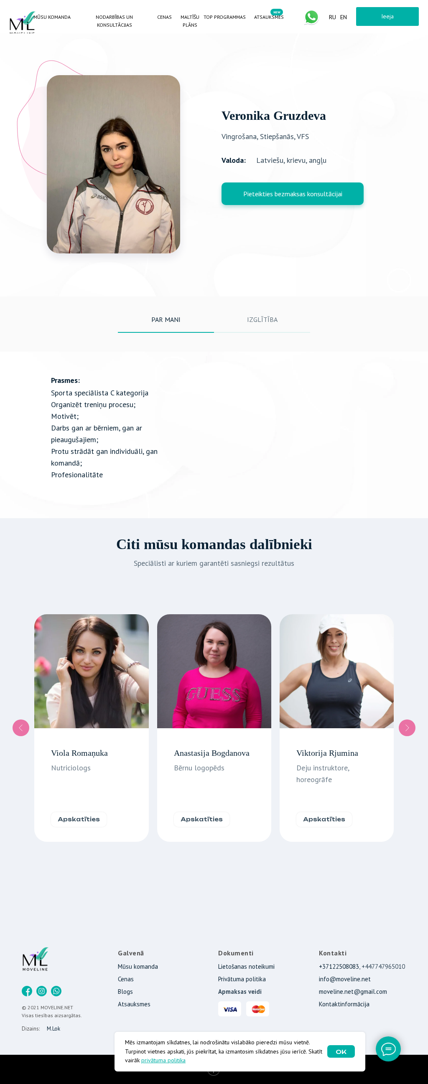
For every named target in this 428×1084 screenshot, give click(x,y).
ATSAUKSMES (269, 17)
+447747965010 (383, 966)
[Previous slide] (21, 727)
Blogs (125, 991)
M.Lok (53, 1028)
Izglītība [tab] (262, 319)
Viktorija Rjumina (327, 752)
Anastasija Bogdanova (212, 752)
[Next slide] (407, 727)
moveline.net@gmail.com (353, 991)
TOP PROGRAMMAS (225, 17)
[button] (293, 193)
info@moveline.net (345, 979)
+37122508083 (339, 966)
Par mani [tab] (166, 319)
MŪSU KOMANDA (52, 17)
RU (332, 17)
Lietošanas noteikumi (246, 966)
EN (343, 17)
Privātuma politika (242, 979)
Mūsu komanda (138, 966)
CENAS (164, 17)
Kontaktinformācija (344, 1004)
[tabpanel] (214, 435)
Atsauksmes (134, 1004)
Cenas (126, 979)
